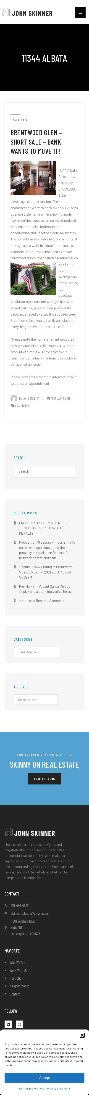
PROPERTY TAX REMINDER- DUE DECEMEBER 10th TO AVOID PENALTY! (44, 528)
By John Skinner (29, 398)
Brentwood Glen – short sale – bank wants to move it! (36, 141)
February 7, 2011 (60, 398)
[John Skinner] (27, 11)
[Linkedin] (8, 1024)
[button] (82, 1035)
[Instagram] (20, 1024)
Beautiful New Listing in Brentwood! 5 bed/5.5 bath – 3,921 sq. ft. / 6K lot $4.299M (46, 572)
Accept (44, 1078)
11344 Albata (18, 120)
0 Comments (22, 406)
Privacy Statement (58, 1088)
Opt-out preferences (32, 1088)
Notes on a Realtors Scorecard (42, 601)
